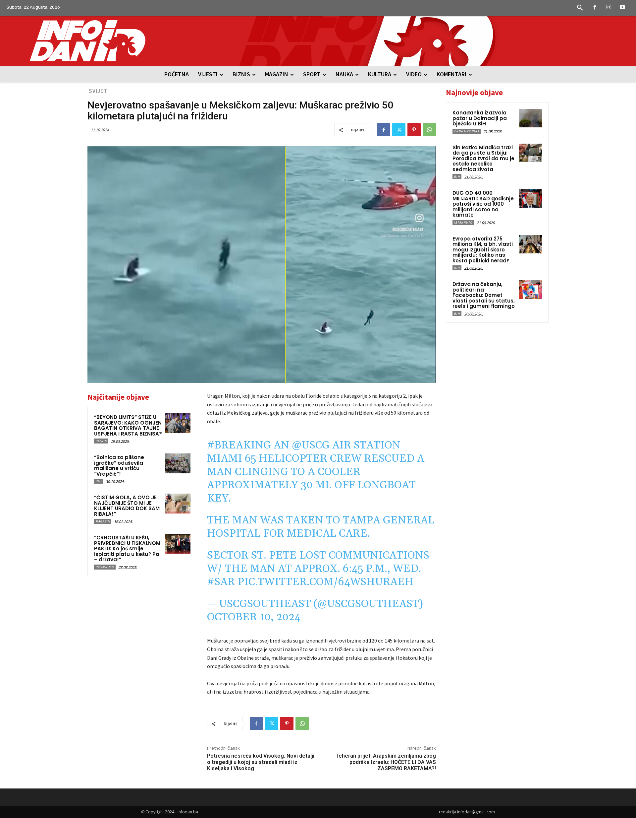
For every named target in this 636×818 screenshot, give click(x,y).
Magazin (102, 521)
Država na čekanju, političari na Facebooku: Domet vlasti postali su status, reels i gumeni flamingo (483, 295)
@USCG (311, 445)
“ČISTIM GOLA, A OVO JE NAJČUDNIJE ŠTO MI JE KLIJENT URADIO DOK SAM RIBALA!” (127, 505)
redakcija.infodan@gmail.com (467, 812)
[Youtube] (622, 8)
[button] (580, 8)
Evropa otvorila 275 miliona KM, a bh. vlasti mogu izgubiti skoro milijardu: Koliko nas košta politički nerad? (482, 249)
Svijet (98, 91)
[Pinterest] (414, 129)
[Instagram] (609, 8)
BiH (98, 481)
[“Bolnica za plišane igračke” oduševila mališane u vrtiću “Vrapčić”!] (177, 463)
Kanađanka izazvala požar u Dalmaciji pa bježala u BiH (479, 118)
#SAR (221, 582)
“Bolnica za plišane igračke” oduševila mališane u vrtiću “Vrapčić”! (119, 465)
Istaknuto (104, 567)
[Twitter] (398, 129)
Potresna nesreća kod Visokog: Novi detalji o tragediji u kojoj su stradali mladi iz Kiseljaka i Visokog (260, 762)
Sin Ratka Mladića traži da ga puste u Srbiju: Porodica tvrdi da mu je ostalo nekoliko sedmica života (483, 158)
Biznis (101, 441)
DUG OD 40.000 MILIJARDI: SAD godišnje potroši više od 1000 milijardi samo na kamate (483, 203)
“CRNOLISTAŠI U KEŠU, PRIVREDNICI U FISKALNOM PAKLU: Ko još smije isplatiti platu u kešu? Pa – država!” (127, 548)
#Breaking (239, 445)
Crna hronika (466, 131)
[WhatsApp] (429, 129)
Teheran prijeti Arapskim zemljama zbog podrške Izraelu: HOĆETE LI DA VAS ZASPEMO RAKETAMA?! (386, 762)
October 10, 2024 (253, 617)
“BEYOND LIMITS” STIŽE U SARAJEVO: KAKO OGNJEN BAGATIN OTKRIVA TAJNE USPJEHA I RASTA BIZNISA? (128, 425)
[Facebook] (595, 8)
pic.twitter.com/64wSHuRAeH (325, 582)
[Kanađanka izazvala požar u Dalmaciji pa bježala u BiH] (530, 118)
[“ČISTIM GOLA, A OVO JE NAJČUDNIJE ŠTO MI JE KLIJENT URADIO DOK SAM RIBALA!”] (177, 503)
